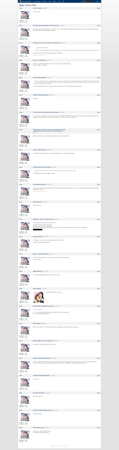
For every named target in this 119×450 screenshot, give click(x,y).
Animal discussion (37, 201)
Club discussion (37, 323)
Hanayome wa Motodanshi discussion (42, 358)
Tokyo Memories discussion (39, 184)
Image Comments (37, 288)
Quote (98, 8)
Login (97, 1)
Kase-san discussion (38, 236)
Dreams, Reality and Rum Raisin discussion (43, 306)
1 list (26, 20)
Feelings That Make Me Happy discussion (43, 410)
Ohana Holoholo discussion (39, 77)
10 (64, 446)
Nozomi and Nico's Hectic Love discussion (43, 340)
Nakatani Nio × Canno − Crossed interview (43, 219)
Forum (59, 1)
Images (54, 1)
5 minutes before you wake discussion (42, 167)
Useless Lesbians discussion (40, 149)
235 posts (21, 20)
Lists (50, 1)
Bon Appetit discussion (38, 392)
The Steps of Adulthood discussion (41, 375)
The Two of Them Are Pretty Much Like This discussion (46, 25)
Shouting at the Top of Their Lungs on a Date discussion (46, 42)
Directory (45, 1)
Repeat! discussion (37, 271)
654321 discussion (37, 8)
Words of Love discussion (39, 60)
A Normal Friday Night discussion (41, 95)
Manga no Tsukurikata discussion (41, 254)
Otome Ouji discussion (38, 427)
